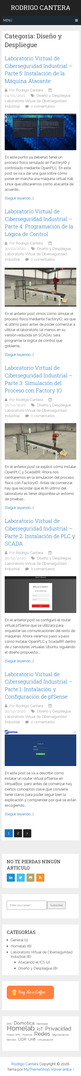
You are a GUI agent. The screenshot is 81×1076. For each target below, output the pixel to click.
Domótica (24, 1023)
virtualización (45, 1039)
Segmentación (60, 1034)
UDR (22, 1039)
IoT (40, 1029)
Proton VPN (13, 1034)
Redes (42, 1034)
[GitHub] (31, 878)
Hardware (42, 1023)
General (17, 940)
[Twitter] (21, 878)
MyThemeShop (37, 1069)
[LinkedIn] (11, 878)
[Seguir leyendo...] (19, 198)
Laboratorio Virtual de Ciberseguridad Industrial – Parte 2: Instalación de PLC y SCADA (40, 532)
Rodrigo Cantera (40, 7)
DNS (9, 1023)
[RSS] (40, 878)
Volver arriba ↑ (62, 1069)
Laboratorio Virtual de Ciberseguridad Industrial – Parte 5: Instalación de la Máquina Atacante (39, 69)
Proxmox (27, 1034)
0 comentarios (43, 106)
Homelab (18, 946)
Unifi (32, 1039)
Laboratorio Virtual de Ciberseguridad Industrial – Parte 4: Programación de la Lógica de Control (39, 223)
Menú (7, 20)
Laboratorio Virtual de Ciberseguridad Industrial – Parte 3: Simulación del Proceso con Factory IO (39, 379)
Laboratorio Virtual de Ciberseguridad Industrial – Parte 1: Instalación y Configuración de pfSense (39, 685)
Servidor (11, 1039)
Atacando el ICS (31, 962)
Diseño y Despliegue (53, 95)
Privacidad (58, 1028)
